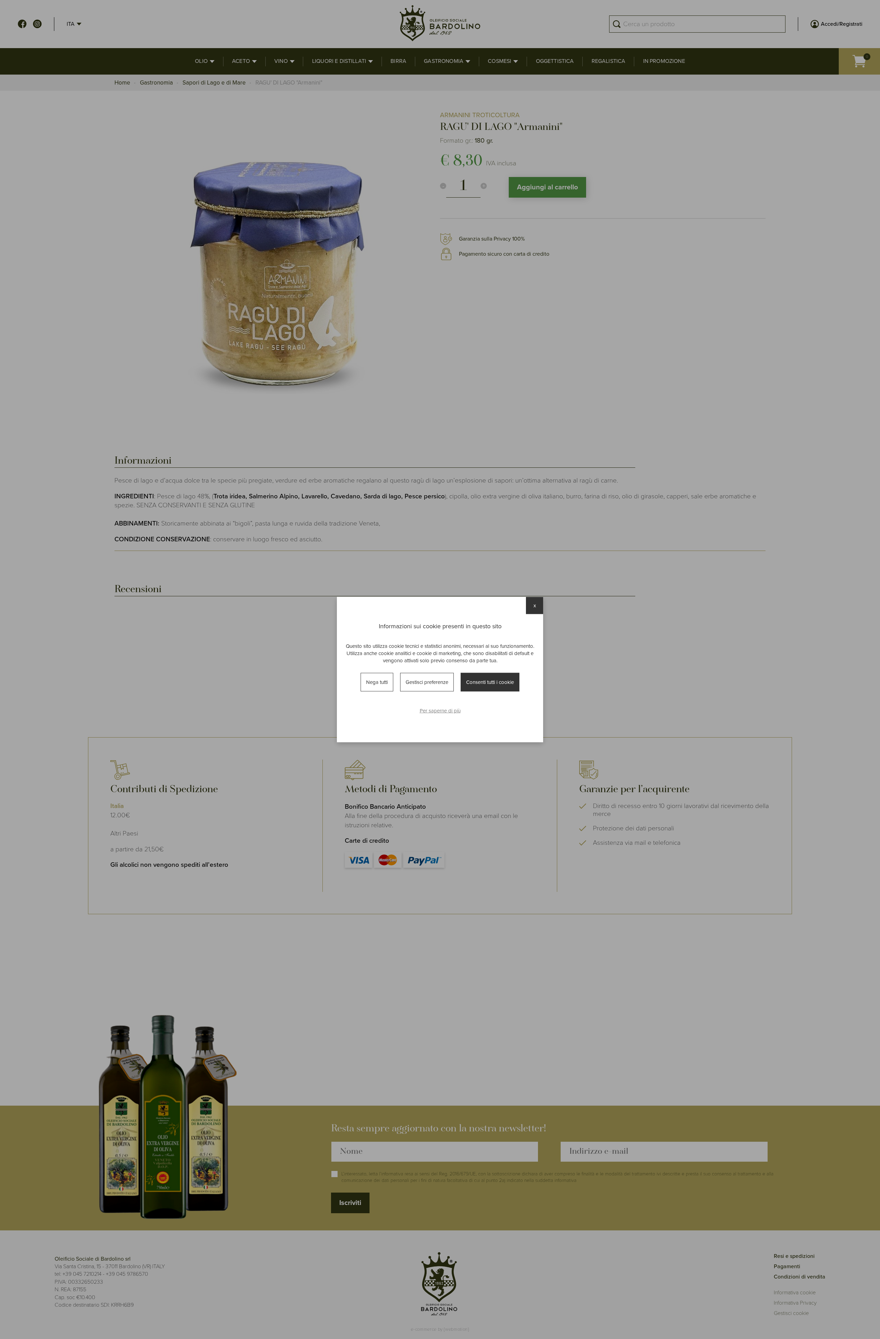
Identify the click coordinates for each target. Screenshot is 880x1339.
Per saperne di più (440, 711)
